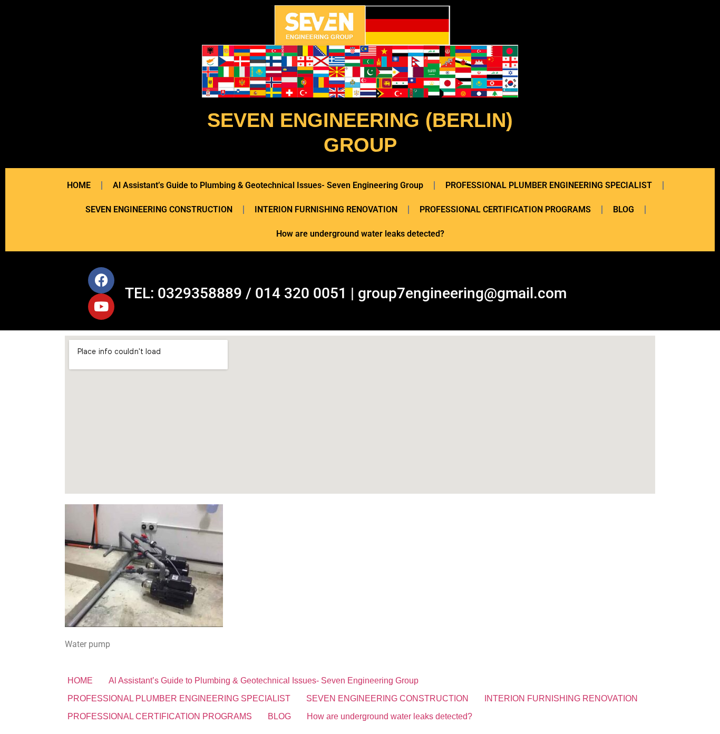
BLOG (623, 209)
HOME (79, 185)
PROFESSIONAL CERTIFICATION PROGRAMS (505, 209)
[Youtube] (101, 306)
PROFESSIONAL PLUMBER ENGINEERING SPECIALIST (548, 185)
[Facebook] (101, 280)
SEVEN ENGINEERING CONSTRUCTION (158, 209)
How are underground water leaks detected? (360, 234)
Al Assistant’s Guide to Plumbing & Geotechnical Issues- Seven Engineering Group (268, 185)
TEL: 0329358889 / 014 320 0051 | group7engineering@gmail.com (346, 293)
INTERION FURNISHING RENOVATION (326, 209)
